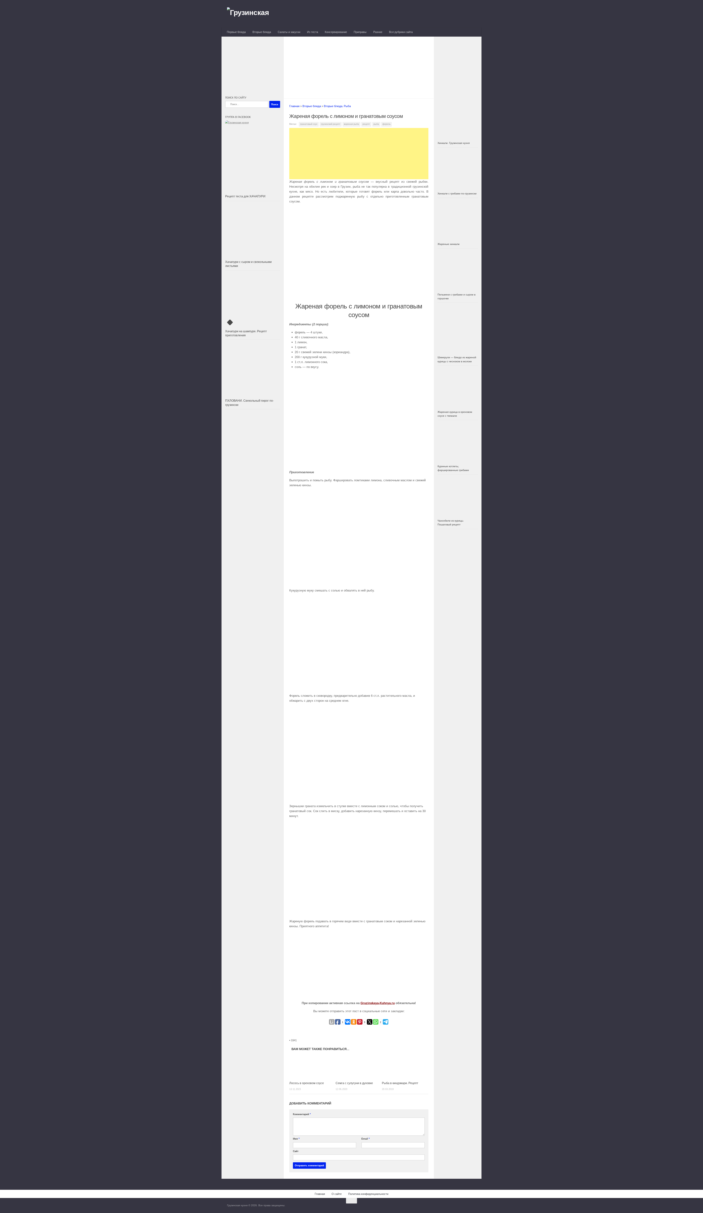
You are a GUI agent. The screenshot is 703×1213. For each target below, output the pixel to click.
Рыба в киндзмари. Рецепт (400, 1083)
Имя (296, 1138)
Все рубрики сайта (401, 32)
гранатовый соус (308, 124)
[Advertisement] (359, 66)
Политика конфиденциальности (368, 1193)
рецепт (366, 124)
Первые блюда (236, 32)
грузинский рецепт (330, 124)
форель (386, 124)
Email (365, 1138)
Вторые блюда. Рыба (337, 106)
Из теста (312, 32)
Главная (294, 106)
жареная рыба (351, 124)
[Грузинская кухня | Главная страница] (252, 13)
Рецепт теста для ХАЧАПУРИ (245, 196)
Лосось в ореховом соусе (306, 1083)
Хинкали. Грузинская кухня (454, 143)
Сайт (295, 1151)
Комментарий (302, 1114)
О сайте (337, 1193)
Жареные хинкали (449, 244)
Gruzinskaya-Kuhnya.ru (377, 1003)
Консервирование (336, 32)
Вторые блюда (261, 32)
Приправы (360, 32)
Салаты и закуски (289, 32)
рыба (376, 124)
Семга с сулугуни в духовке (354, 1083)
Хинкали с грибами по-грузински (457, 193)
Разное (377, 32)
